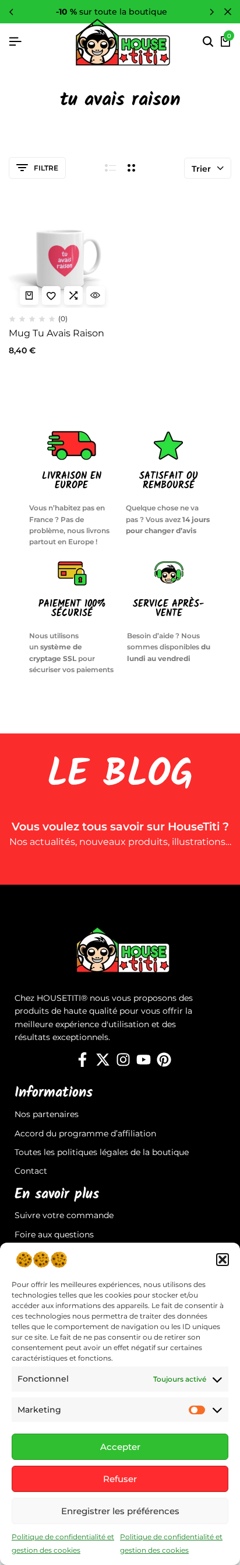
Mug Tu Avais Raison (56, 333)
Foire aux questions (54, 1234)
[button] (222, 1259)
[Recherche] (208, 42)
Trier (201, 169)
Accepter (120, 1446)
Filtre (46, 168)
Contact (31, 1171)
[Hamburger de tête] (15, 41)
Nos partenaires (47, 1114)
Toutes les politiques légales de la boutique (102, 1152)
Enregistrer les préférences (120, 1511)
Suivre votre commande (64, 1215)
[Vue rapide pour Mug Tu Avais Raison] (95, 295)
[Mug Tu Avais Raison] (62, 254)
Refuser (120, 1478)
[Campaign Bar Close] (228, 11)
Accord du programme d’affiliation (85, 1133)
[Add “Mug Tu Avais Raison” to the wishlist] (51, 295)
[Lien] (82, 1059)
